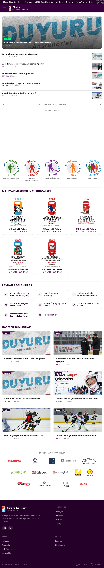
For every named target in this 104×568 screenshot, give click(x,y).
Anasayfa (59, 511)
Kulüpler (5, 541)
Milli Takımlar (7, 549)
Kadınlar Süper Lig (25, 2)
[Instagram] (4, 528)
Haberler (58, 541)
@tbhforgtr (83, 564)
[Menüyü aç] (4, 8)
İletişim (58, 524)
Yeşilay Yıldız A (81, 2)
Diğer (91, 2)
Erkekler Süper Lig (9, 2)
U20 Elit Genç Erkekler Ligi (44, 2)
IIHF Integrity (60, 545)
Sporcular (6, 545)
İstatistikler (6, 553)
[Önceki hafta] (3, 104)
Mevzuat (58, 520)
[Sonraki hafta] (100, 104)
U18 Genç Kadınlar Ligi (64, 2)
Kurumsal (59, 515)
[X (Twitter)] (10, 528)
